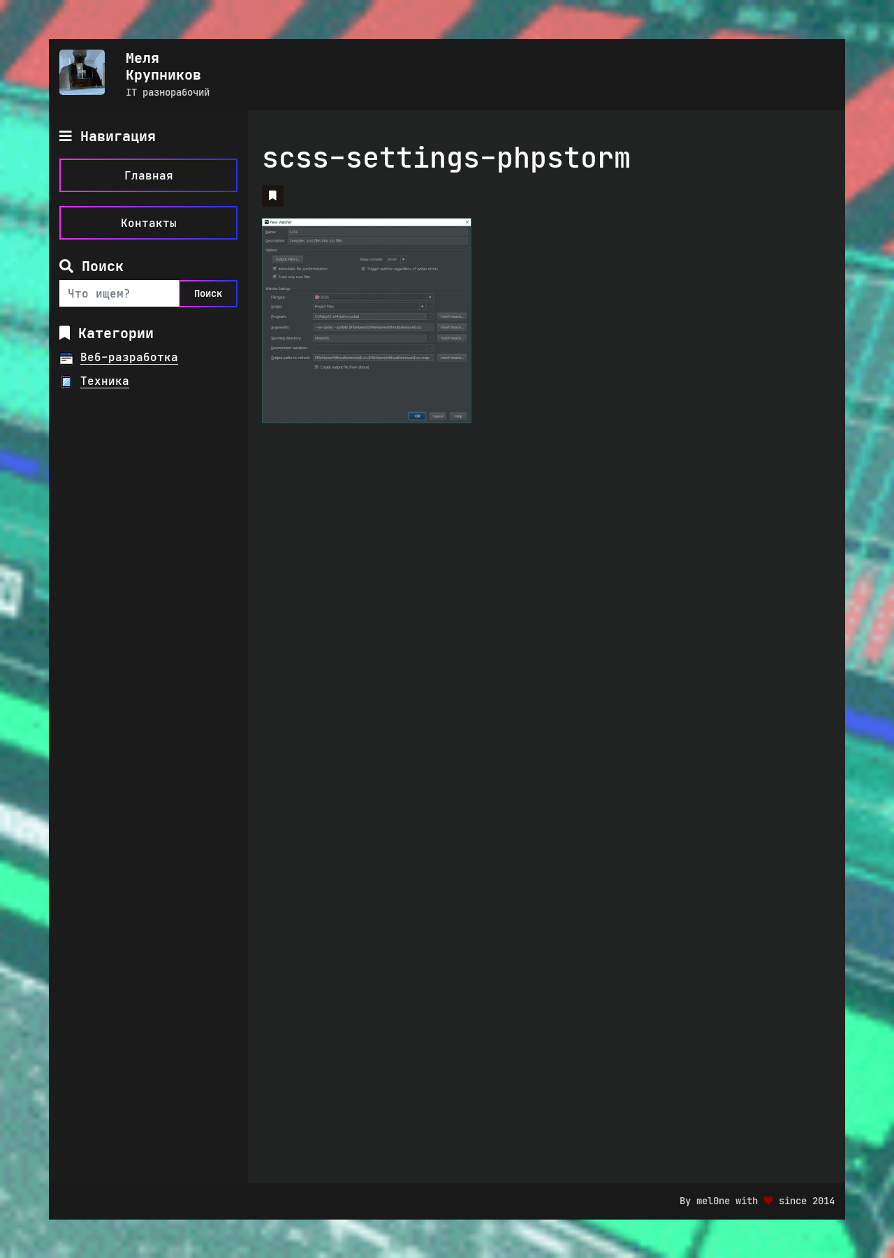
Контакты (149, 223)
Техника (104, 381)
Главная (148, 175)
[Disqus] (352, 614)
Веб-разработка (129, 357)
